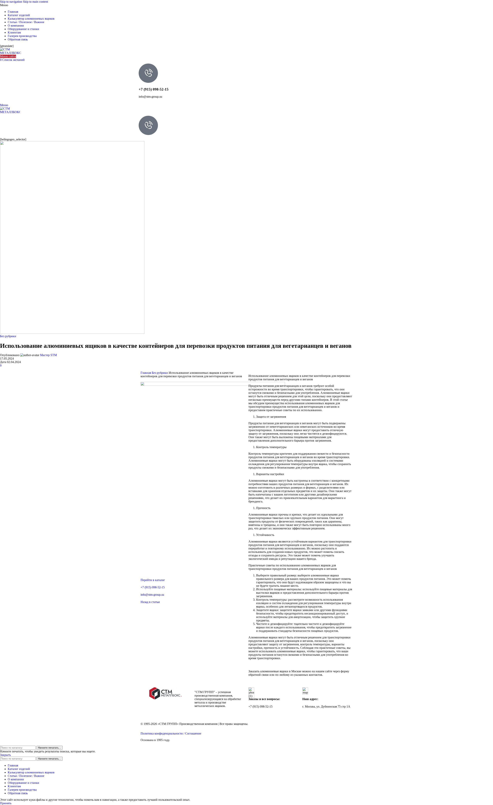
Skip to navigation (11, 1)
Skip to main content (35, 1)
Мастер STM (48, 355)
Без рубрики (8, 336)
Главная (146, 372)
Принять (5, 803)
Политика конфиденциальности (162, 733)
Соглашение (193, 733)
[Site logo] (10, 53)
